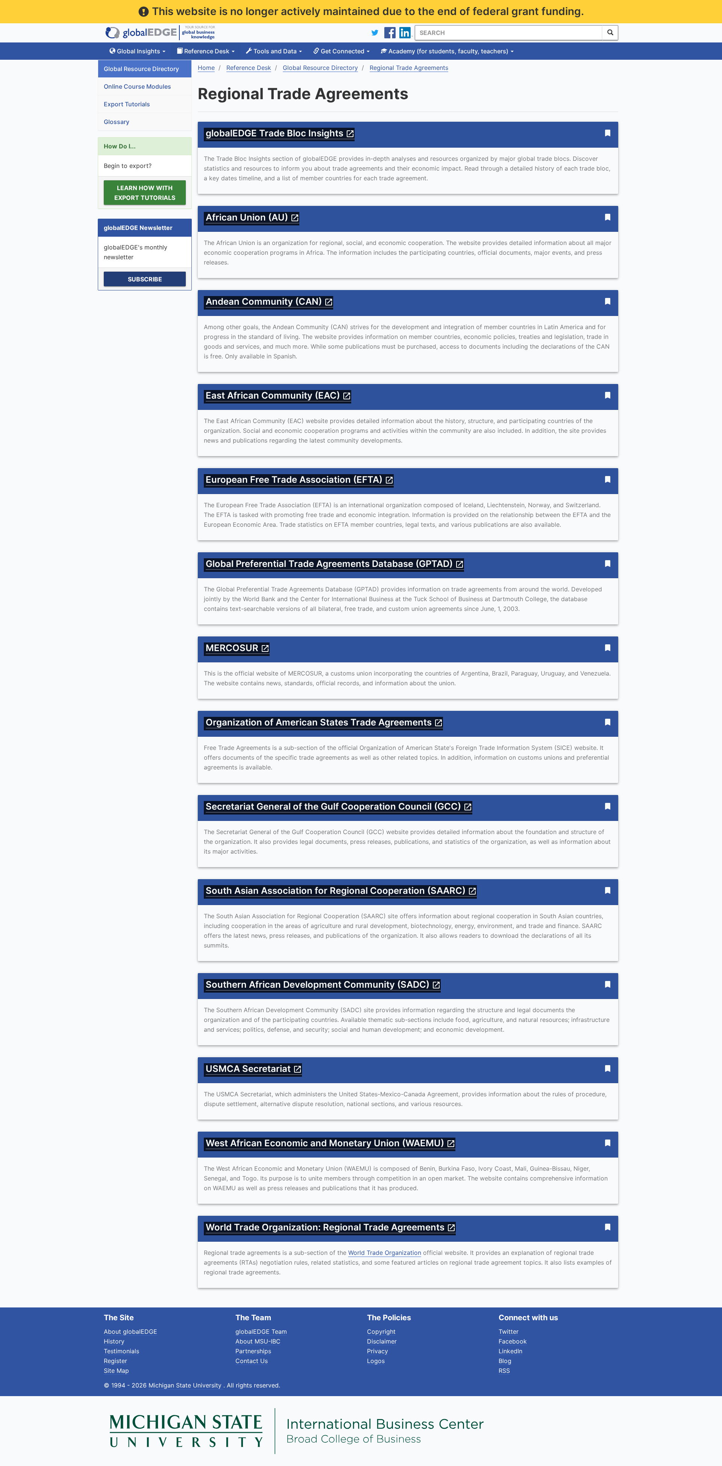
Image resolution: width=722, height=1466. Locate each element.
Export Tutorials (127, 104)
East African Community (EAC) (278, 395)
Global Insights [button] (138, 51)
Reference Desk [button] (207, 51)
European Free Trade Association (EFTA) (300, 479)
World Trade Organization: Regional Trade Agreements (331, 1227)
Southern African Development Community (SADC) (323, 984)
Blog (505, 1361)
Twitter (509, 1331)
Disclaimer (382, 1341)
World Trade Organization (384, 1252)
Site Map (116, 1370)
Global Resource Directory (141, 69)
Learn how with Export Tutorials (144, 192)
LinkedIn (510, 1351)
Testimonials (121, 1351)
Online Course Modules (137, 86)
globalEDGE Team (261, 1331)
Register (115, 1361)
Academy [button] (447, 51)
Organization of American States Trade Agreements (324, 722)
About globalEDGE (130, 1331)
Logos (376, 1361)
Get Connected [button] (342, 51)
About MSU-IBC (258, 1341)
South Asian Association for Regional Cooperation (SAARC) (341, 890)
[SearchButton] (610, 32)
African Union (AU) (252, 217)
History (114, 1341)
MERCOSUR (238, 647)
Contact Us (251, 1361)
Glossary (116, 121)
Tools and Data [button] (275, 51)
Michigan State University (186, 1385)
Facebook (513, 1341)
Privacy (377, 1351)
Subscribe (145, 279)
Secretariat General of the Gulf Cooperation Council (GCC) (339, 806)
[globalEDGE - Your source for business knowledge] (160, 32)
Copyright (381, 1331)
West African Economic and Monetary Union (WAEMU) (330, 1143)
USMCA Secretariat (254, 1068)
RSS (504, 1370)
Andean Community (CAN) (269, 301)
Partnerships (253, 1351)
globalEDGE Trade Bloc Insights (280, 133)
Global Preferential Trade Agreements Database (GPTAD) (335, 563)
